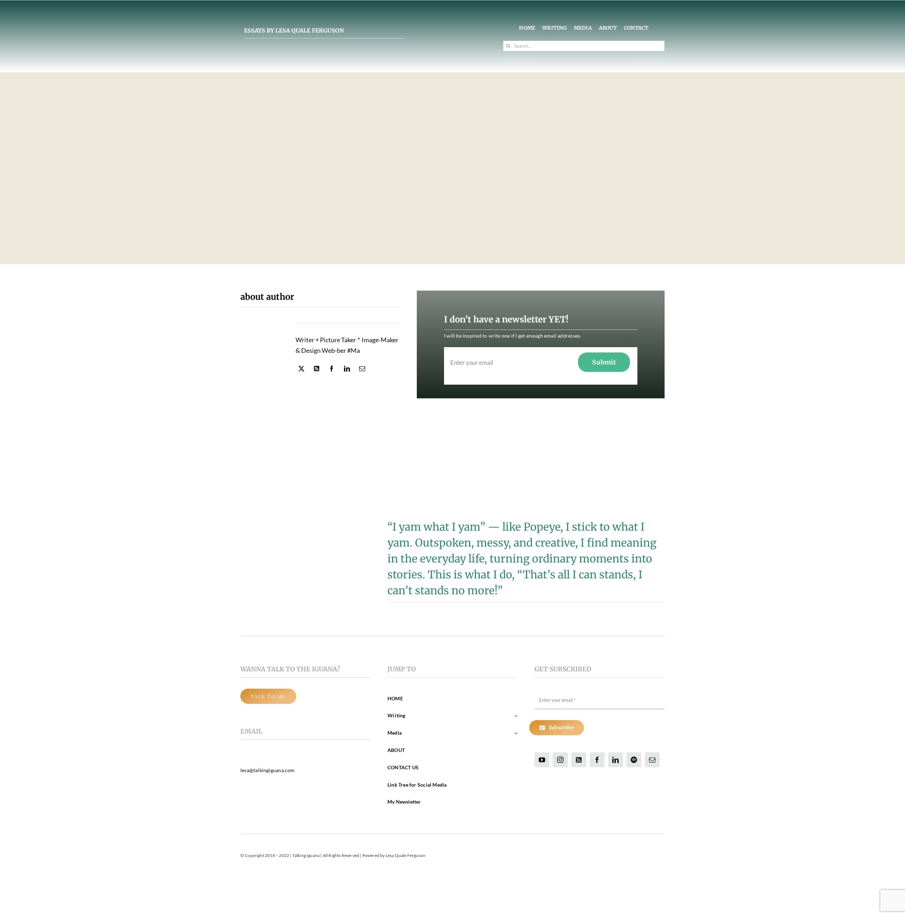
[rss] (316, 368)
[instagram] (560, 759)
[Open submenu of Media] (515, 733)
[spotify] (633, 759)
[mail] (362, 368)
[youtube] (542, 759)
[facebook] (332, 368)
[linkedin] (347, 368)
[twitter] (301, 368)
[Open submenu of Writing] (515, 716)
